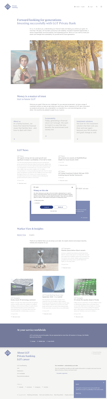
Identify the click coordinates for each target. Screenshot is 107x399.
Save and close (53, 211)
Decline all (60, 207)
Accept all (46, 207)
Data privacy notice (39, 200)
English (37, 187)
